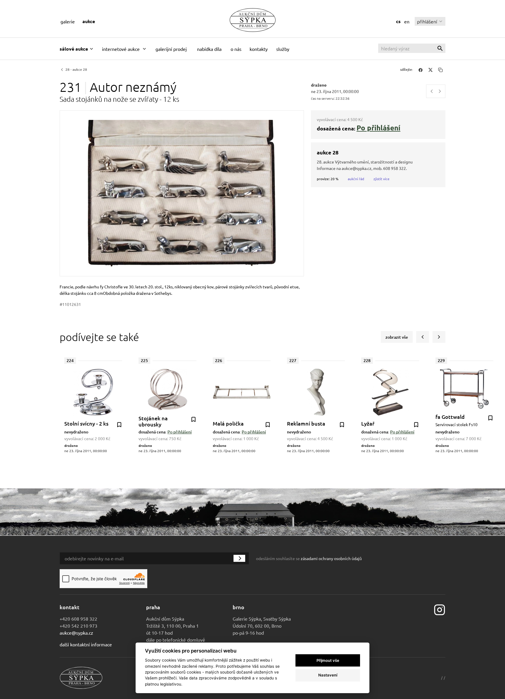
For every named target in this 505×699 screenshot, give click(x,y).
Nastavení (327, 675)
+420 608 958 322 (78, 618)
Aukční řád (356, 178)
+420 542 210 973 (78, 626)
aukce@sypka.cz (76, 633)
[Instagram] (439, 609)
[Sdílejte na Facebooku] (420, 69)
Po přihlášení (378, 127)
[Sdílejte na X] (430, 69)
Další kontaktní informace (86, 644)
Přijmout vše (328, 660)
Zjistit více (381, 178)
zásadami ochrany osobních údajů (331, 558)
